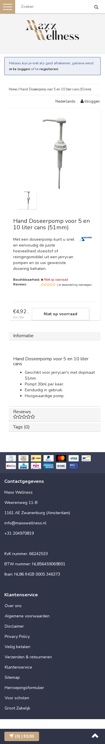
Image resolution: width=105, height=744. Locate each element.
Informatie (23, 336)
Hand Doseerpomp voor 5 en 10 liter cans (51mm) (55, 89)
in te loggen (19, 68)
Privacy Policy (17, 636)
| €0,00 (24, 736)
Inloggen (92, 101)
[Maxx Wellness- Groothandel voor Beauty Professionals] (52, 29)
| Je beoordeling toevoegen (74, 285)
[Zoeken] (96, 7)
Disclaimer (14, 626)
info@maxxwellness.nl (25, 523)
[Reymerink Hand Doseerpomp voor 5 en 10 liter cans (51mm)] (27, 199)
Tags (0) (21, 427)
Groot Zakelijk (17, 708)
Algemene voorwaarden (27, 616)
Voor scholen (17, 698)
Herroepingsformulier (24, 687)
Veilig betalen (17, 647)
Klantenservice (18, 667)
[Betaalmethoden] (52, 463)
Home (13, 89)
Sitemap (12, 677)
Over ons (13, 606)
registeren (48, 68)
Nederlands (65, 101)
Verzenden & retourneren (28, 657)
